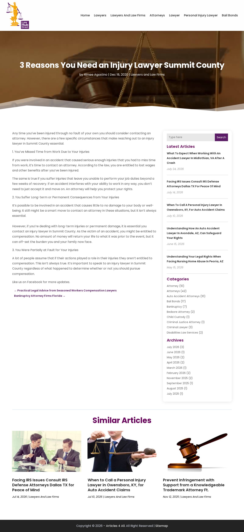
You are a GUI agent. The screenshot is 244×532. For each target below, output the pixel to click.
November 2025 (177, 378)
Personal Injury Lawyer (201, 15)
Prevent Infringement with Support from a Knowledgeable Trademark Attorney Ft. (194, 485)
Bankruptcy (174, 307)
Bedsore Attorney (178, 312)
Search (221, 137)
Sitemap (161, 526)
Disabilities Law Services (182, 332)
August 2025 (175, 388)
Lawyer (174, 15)
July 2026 (173, 347)
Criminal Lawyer (177, 327)
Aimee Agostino (95, 74)
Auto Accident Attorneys (183, 296)
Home (85, 15)
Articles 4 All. (115, 526)
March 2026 (174, 368)
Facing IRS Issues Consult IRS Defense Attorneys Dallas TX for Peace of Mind (43, 485)
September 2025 (178, 383)
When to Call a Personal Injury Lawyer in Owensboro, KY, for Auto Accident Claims (117, 485)
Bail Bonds (230, 15)
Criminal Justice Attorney (184, 322)
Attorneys (157, 15)
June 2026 (174, 352)
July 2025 (173, 394)
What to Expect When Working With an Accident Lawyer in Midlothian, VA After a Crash (195, 158)
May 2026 (173, 357)
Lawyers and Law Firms (128, 15)
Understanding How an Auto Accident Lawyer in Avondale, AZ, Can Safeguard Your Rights (194, 233)
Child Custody (176, 317)
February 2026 (176, 373)
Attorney (172, 286)
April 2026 (173, 362)
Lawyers (100, 15)
